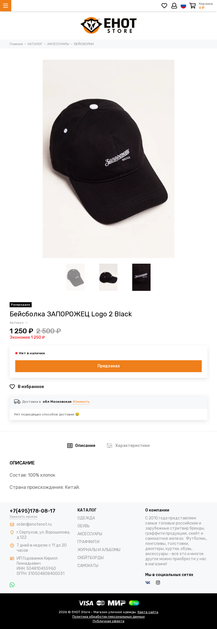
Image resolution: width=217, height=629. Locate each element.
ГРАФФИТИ (88, 542)
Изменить (81, 402)
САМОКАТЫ (87, 565)
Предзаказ (108, 366)
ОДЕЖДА (86, 518)
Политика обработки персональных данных (108, 617)
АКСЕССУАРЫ (89, 534)
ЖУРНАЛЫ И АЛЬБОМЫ (98, 549)
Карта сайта (148, 612)
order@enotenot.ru (34, 524)
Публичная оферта (108, 621)
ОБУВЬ (83, 526)
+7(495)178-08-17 (32, 511)
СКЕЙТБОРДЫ (90, 557)
